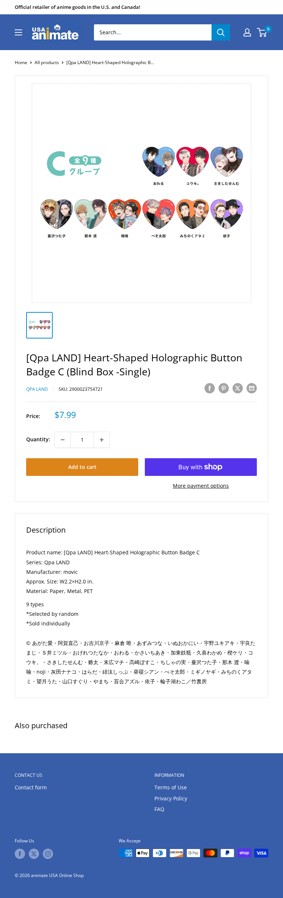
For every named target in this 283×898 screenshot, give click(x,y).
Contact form (31, 787)
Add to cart (82, 466)
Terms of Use (170, 787)
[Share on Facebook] (210, 388)
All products (47, 62)
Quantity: (38, 439)
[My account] (247, 32)
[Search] (221, 32)
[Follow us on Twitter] (34, 854)
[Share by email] (252, 388)
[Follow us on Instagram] (48, 854)
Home (21, 62)
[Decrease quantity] (62, 440)
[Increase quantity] (101, 440)
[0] (262, 32)
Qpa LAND (37, 389)
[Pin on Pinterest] (224, 388)
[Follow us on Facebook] (20, 854)
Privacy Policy (170, 798)
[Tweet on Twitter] (238, 388)
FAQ (159, 809)
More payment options (201, 485)
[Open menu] (18, 32)
